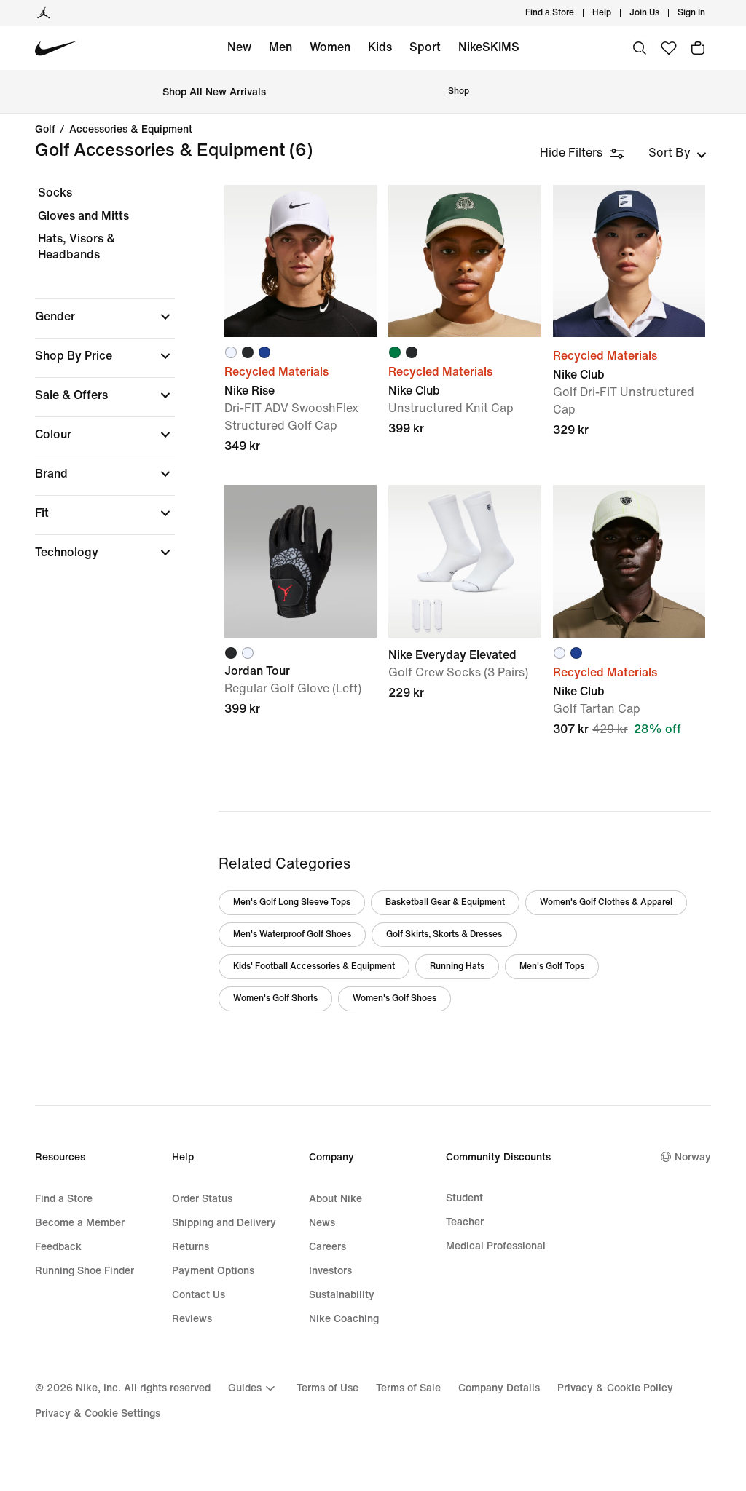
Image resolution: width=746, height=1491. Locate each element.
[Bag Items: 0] (698, 48)
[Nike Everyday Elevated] (464, 561)
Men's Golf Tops (551, 966)
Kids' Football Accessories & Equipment (314, 966)
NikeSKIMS (488, 47)
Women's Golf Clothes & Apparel (606, 902)
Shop (458, 91)
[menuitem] (615, 13)
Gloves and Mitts (83, 216)
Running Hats (457, 966)
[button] (105, 316)
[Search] (640, 48)
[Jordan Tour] (300, 561)
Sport (425, 47)
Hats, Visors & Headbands (76, 246)
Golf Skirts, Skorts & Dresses (444, 934)
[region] (94, 385)
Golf (45, 129)
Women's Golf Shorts (275, 998)
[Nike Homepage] (56, 48)
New (239, 47)
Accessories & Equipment (130, 129)
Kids (380, 47)
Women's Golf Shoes (394, 998)
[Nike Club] (464, 261)
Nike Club (629, 641)
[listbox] (677, 153)
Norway (693, 1157)
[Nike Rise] (300, 261)
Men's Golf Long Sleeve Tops (291, 902)
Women (330, 47)
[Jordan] (43, 13)
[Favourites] (669, 48)
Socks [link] (55, 192)
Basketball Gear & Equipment (445, 902)
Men (280, 47)
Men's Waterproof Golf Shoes (292, 934)
